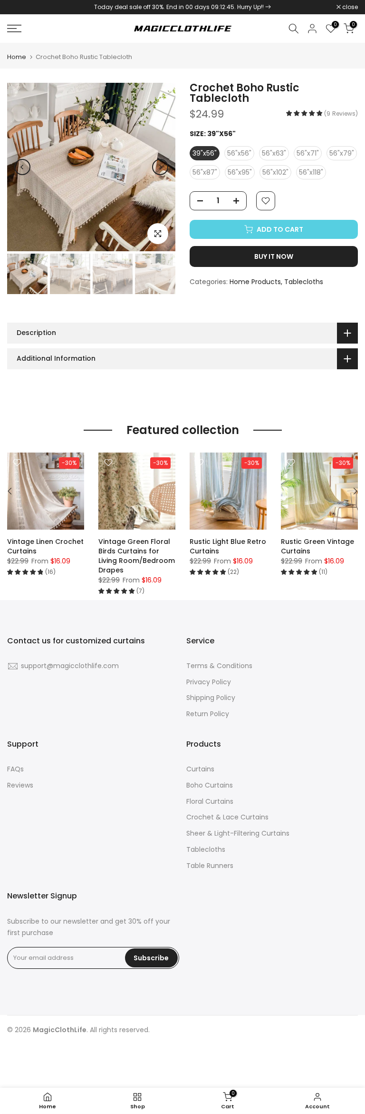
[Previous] (22, 167)
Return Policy (207, 714)
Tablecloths (303, 281)
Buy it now (273, 256)
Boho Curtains (209, 785)
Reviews (20, 785)
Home (16, 57)
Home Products (255, 281)
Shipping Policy (210, 697)
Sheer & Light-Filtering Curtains (237, 833)
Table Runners (209, 865)
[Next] (160, 167)
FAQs (15, 769)
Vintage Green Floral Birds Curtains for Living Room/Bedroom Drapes (136, 556)
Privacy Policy (208, 682)
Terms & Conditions (219, 665)
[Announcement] (182, 7)
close (20, 7)
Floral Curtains (209, 801)
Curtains (200, 769)
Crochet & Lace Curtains (227, 817)
